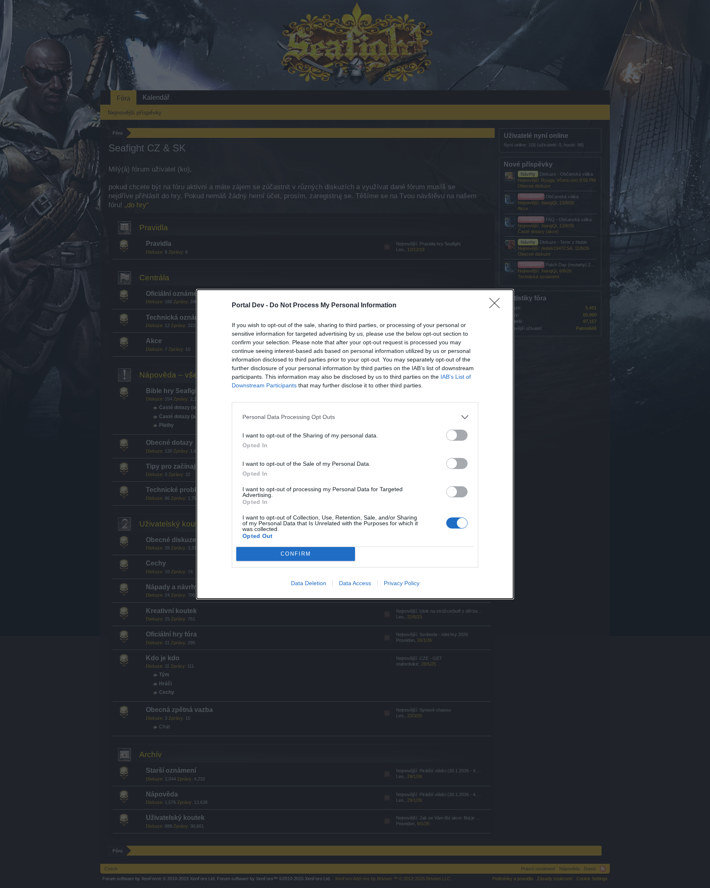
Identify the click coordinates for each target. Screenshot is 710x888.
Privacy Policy (402, 583)
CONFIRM (296, 554)
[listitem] (355, 417)
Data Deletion (308, 583)
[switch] (457, 435)
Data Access (355, 583)
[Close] (497, 306)
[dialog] (355, 444)
